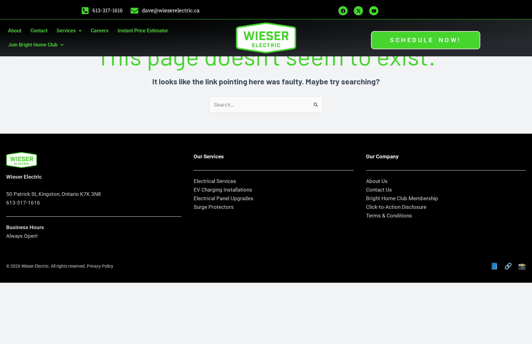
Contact (38, 31)
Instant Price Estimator (143, 31)
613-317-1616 (23, 203)
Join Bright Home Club (33, 45)
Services (66, 31)
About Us (377, 181)
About (14, 31)
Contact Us (379, 190)
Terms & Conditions (389, 215)
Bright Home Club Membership (402, 198)
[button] (69, 31)
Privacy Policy (100, 266)
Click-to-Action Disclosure (396, 207)
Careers (99, 31)
